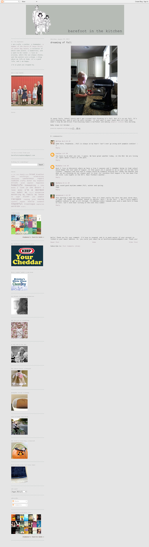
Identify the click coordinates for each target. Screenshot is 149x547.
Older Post (133, 242)
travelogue (29, 204)
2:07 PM (65, 153)
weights (23, 206)
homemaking (30, 185)
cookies (15, 181)
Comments (18, 505)
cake (13, 176)
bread (32, 174)
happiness (40, 183)
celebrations (38, 176)
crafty (23, 181)
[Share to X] (75, 128)
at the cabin (15, 174)
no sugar (15, 197)
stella (31, 202)
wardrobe (15, 206)
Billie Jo (60, 141)
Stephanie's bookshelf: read (21, 512)
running (27, 199)
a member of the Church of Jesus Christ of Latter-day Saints (27, 47)
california (24, 176)
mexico (31, 192)
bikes (27, 174)
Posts (16, 501)
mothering (16, 195)
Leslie (58, 153)
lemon (13, 192)
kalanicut (60, 195)
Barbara (59, 183)
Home (94, 242)
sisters (14, 201)
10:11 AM (66, 183)
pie (34, 197)
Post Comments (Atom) (71, 246)
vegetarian (40, 204)
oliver (26, 197)
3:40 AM (66, 166)
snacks (22, 201)
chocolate (15, 179)
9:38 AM (67, 141)
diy (34, 181)
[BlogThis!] (73, 128)
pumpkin (41, 197)
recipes (16, 199)
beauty (22, 174)
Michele (59, 166)
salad (34, 199)
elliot (14, 183)
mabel (20, 192)
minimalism (39, 192)
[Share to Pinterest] (79, 128)
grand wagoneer (27, 183)
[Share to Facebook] (77, 128)
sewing (40, 199)
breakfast (40, 174)
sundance (40, 201)
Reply (58, 148)
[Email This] (71, 128)
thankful (17, 204)
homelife (17, 185)
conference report (33, 179)
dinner (29, 181)
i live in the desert (29, 188)
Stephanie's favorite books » (33, 237)
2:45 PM (67, 195)
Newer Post (55, 242)
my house (39, 195)
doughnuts (40, 181)
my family (28, 195)
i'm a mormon (34, 190)
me (26, 192)
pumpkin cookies (117, 122)
